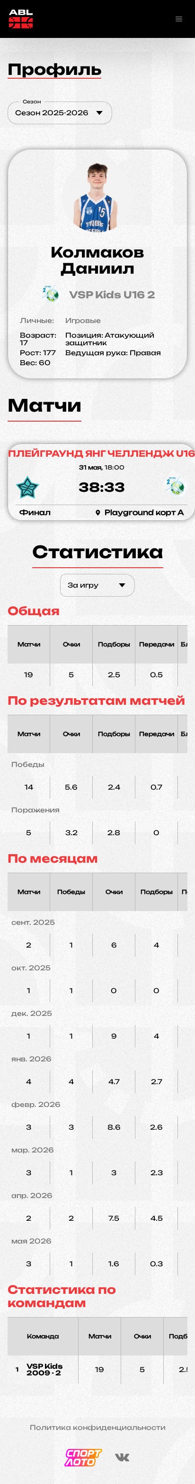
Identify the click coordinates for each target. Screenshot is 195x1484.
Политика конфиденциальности (98, 1427)
